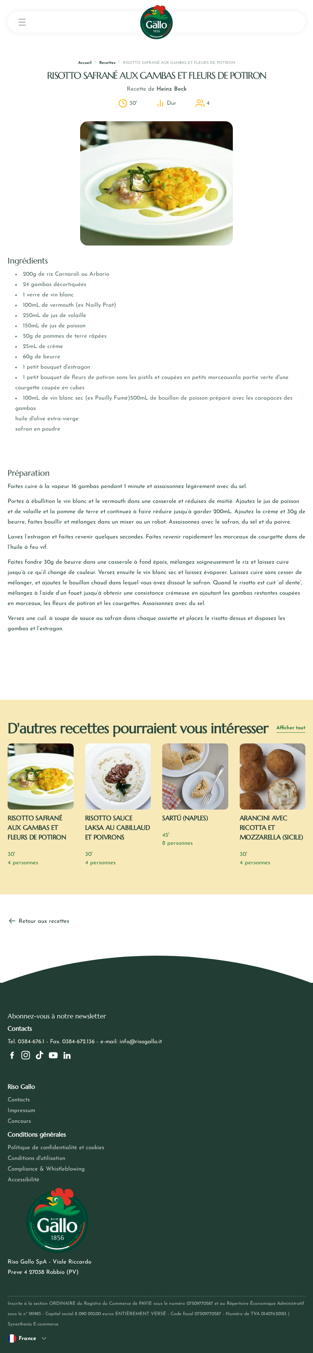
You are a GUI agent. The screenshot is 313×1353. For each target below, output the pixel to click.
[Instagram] (25, 1055)
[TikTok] (39, 1055)
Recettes (107, 63)
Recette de (157, 89)
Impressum (21, 1111)
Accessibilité (23, 1180)
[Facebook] (12, 1055)
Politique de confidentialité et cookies (56, 1148)
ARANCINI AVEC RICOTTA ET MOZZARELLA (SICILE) (271, 827)
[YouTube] (53, 1055)
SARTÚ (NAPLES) (185, 818)
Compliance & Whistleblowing (46, 1169)
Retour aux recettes (43, 921)
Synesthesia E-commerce (33, 1324)
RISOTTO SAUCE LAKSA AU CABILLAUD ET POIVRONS (117, 827)
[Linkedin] (67, 1055)
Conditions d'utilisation (36, 1158)
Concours (19, 1121)
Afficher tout (290, 727)
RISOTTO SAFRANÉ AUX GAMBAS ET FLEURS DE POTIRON (37, 827)
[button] (22, 22)
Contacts (19, 1100)
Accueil (85, 63)
